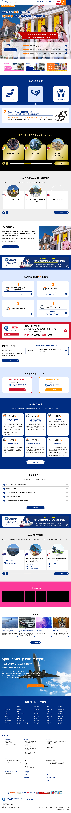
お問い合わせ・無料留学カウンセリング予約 (33, 776)
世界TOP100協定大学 (29, 742)
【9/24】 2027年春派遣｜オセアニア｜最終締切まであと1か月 (48, 49)
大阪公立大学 (7, 709)
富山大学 (35, 711)
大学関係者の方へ (37, 4)
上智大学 (6, 706)
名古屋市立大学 (61, 706)
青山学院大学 (7, 723)
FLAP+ (26, 763)
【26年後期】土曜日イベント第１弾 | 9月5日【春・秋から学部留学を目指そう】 (50, 45)
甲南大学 (48, 718)
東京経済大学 (7, 715)
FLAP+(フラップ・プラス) (30, 749)
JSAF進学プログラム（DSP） (30, 752)
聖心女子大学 (36, 722)
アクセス (47, 771)
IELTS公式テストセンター (11, 771)
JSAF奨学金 (43, 4)
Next (68, 67)
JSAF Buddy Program (51, 745)
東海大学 (6, 716)
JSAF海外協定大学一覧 (18, 4)
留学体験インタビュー (29, 766)
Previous (3, 67)
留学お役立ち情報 (28, 753)
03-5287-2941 (50, 1)
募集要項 (26, 744)
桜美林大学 (19, 716)
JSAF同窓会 (48, 743)
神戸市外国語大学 (20, 720)
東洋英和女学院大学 (62, 715)
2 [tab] (20, 163)
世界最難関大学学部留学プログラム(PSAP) (33, 750)
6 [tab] (48, 163)
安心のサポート (49, 739)
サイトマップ (27, 779)
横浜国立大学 (36, 716)
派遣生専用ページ (27, 777)
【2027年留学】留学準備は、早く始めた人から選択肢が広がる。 (49, 53)
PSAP (26, 764)
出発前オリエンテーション (52, 742)
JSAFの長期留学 (9, 742)
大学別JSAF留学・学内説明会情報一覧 (13, 760)
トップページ (5, 735)
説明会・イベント (25, 4)
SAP (25, 760)
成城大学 (60, 711)
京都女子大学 (19, 706)
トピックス (26, 45)
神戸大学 (60, 718)
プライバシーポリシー (50, 777)
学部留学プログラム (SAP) (30, 746)
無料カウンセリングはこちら (35, 686)
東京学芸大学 (61, 713)
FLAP (26, 762)
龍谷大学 (60, 723)
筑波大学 (6, 722)
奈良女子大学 (49, 709)
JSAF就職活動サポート (50, 747)
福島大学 (48, 720)
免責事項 (47, 782)
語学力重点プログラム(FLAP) (30, 748)
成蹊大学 (6, 713)
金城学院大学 (49, 722)
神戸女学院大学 (8, 720)
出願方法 (26, 745)
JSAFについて (8, 739)
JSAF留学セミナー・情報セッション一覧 (13, 762)
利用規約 (47, 780)
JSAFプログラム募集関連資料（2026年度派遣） (55, 762)
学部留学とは (8, 741)
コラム (25, 774)
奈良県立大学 (61, 709)
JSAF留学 (26, 739)
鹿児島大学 (49, 723)
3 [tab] (27, 163)
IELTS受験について (9, 773)
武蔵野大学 (60, 716)
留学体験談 (31, 4)
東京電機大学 (19, 715)
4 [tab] (34, 163)
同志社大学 (49, 706)
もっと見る (35, 507)
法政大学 (6, 718)
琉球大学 (35, 718)
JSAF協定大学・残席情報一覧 (30, 741)
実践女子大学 (19, 711)
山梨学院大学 (49, 711)
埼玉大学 (19, 708)
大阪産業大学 (36, 709)
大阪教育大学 (19, 709)
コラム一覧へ (35, 642)
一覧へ (10, 50)
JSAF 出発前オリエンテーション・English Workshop (56, 741)
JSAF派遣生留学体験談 (29, 759)
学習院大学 (7, 711)
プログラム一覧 (10, 247)
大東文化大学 (61, 708)
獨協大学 (19, 718)
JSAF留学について (10, 4)
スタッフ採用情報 (49, 779)
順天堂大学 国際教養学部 (22, 723)
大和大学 (35, 708)
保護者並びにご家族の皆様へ (11, 744)
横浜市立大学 (49, 716)
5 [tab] (41, 163)
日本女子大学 (36, 713)
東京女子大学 (49, 713)
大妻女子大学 (49, 708)
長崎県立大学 (61, 722)
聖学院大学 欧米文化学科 (22, 722)
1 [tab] (13, 163)
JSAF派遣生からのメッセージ (30, 767)
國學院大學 (7, 708)
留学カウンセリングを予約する (7, 5)
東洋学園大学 (49, 715)
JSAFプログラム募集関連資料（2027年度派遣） (55, 763)
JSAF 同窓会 (49, 744)
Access (47, 774)
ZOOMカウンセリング (50, 760)
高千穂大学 (36, 723)
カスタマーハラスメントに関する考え (54, 776)
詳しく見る (16, 389)
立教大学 (60, 720)
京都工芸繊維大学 (37, 706)
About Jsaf (48, 772)
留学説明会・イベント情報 (11, 759)
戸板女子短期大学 (20, 713)
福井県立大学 (36, 720)
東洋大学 (35, 715)
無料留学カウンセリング (50, 4)
